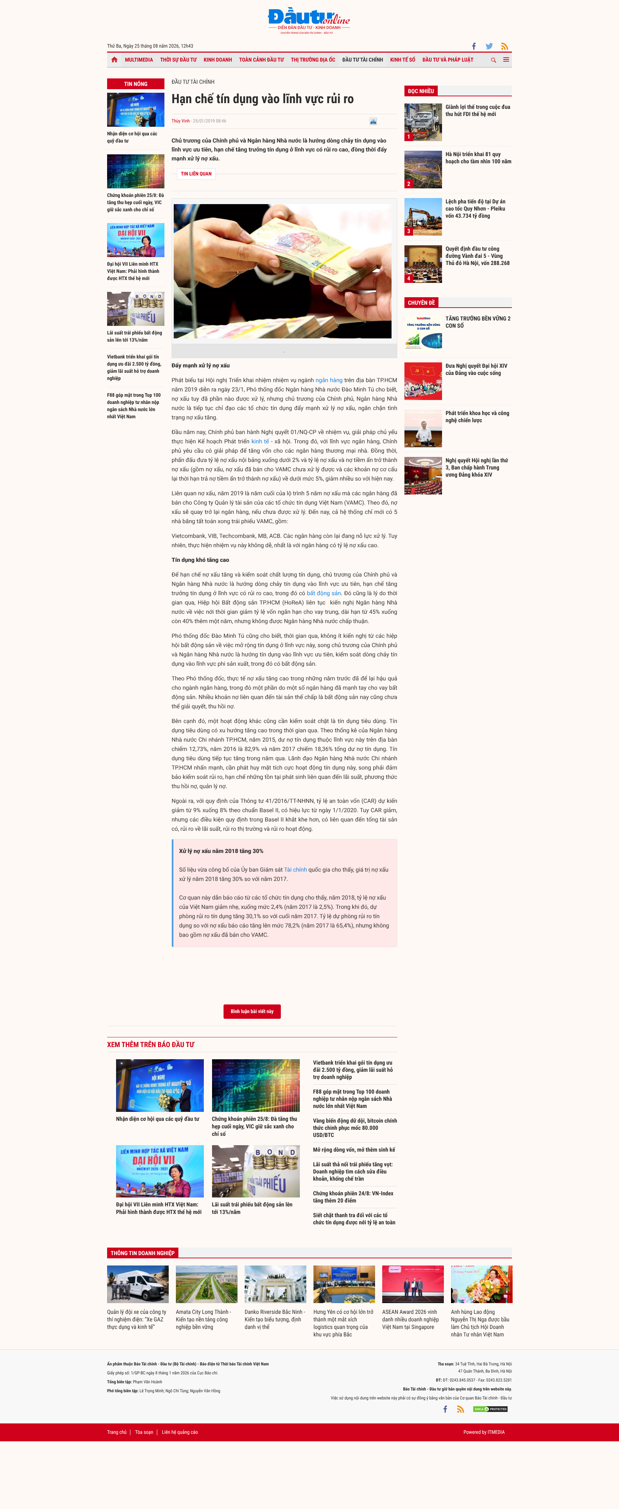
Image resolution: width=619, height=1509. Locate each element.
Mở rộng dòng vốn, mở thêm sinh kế (354, 1149)
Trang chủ (116, 1432)
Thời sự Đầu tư (178, 60)
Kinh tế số (403, 60)
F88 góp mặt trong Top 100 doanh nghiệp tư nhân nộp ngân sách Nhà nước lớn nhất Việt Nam (352, 1098)
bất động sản (324, 593)
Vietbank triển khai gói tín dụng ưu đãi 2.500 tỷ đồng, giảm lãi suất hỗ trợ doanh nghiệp (353, 1069)
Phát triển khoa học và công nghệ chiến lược (477, 417)
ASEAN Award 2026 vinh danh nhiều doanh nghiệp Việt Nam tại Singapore (410, 1319)
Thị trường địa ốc (313, 60)
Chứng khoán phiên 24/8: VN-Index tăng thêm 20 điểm (353, 1197)
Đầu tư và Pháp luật (447, 60)
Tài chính (295, 869)
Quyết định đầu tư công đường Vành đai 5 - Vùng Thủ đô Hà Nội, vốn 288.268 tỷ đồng (478, 255)
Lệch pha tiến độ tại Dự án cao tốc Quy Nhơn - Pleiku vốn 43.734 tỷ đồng (475, 208)
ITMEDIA (496, 1432)
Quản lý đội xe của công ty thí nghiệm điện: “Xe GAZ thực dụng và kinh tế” (136, 1319)
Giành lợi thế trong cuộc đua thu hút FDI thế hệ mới (478, 110)
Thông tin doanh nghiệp (143, 1253)
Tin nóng (135, 84)
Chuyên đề (421, 302)
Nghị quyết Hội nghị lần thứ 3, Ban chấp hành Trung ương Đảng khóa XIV (477, 467)
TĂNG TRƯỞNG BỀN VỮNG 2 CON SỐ (478, 322)
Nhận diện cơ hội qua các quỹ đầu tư (157, 1118)
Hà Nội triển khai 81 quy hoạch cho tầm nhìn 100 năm (479, 158)
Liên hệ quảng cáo (180, 1432)
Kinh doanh (218, 60)
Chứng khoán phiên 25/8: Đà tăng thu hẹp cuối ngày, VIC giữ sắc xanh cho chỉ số (135, 203)
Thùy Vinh (181, 121)
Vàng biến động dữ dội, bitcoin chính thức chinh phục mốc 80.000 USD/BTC (355, 1127)
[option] (138, 1298)
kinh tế (260, 441)
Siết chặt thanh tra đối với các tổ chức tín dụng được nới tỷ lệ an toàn (354, 1219)
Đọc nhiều (421, 91)
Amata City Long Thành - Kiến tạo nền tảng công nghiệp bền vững (203, 1319)
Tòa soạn (144, 1432)
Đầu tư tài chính (362, 60)
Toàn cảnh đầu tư (261, 60)
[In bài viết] (373, 121)
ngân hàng (329, 380)
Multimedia (139, 60)
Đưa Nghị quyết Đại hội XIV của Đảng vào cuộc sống (476, 369)
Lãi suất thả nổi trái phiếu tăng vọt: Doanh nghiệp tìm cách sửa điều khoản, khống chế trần (353, 1171)
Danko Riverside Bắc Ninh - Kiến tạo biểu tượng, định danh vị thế (275, 1319)
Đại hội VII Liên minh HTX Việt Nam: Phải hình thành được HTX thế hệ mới (133, 271)
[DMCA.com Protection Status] (490, 1409)
